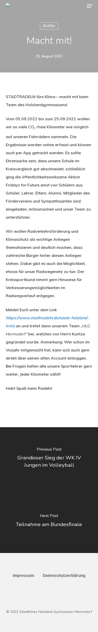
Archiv (49, 25)
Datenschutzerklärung (64, 575)
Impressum (23, 575)
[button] (89, 6)
